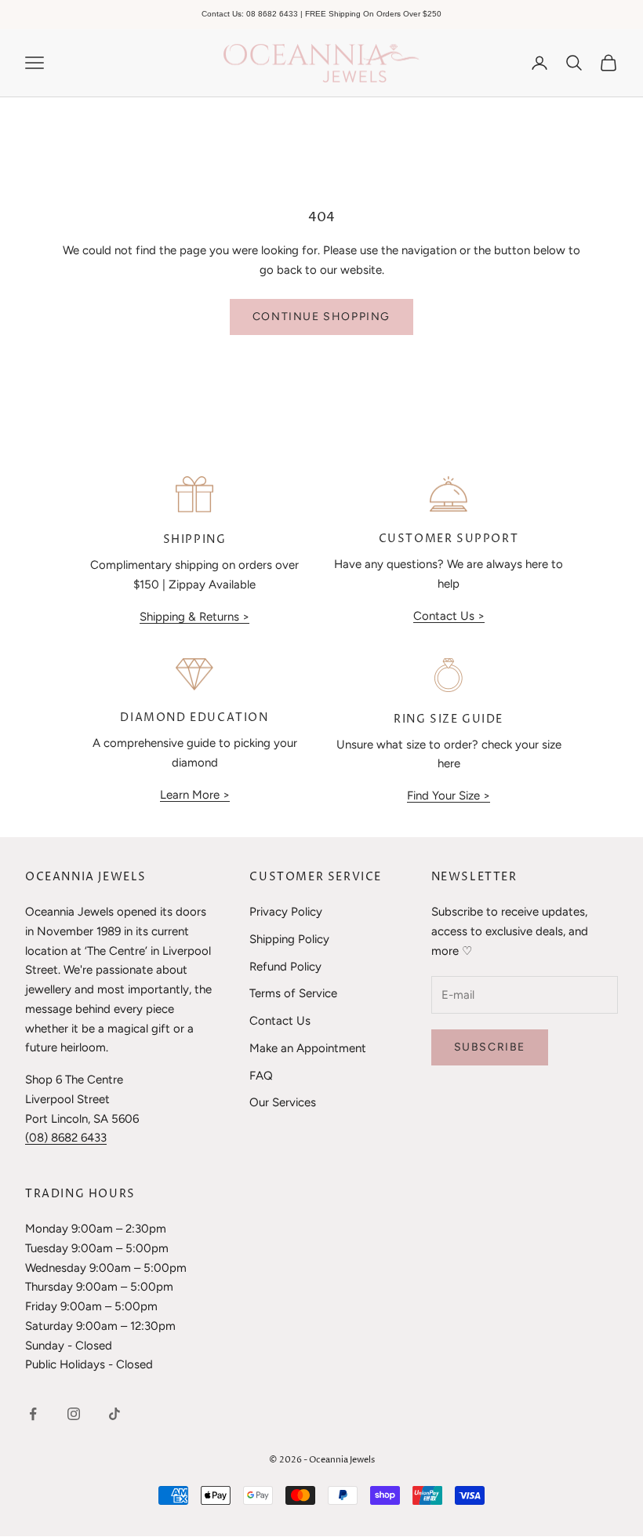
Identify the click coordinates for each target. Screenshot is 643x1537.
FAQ (261, 1076)
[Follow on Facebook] (33, 1414)
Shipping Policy (289, 939)
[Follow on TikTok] (114, 1414)
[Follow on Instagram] (74, 1414)
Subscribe (489, 1047)
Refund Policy (285, 967)
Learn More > (195, 795)
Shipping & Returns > (194, 617)
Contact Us (280, 1021)
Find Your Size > (448, 796)
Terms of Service (293, 993)
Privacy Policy (285, 912)
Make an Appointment (307, 1048)
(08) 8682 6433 (66, 1138)
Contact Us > (449, 616)
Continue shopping (321, 316)
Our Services (282, 1102)
